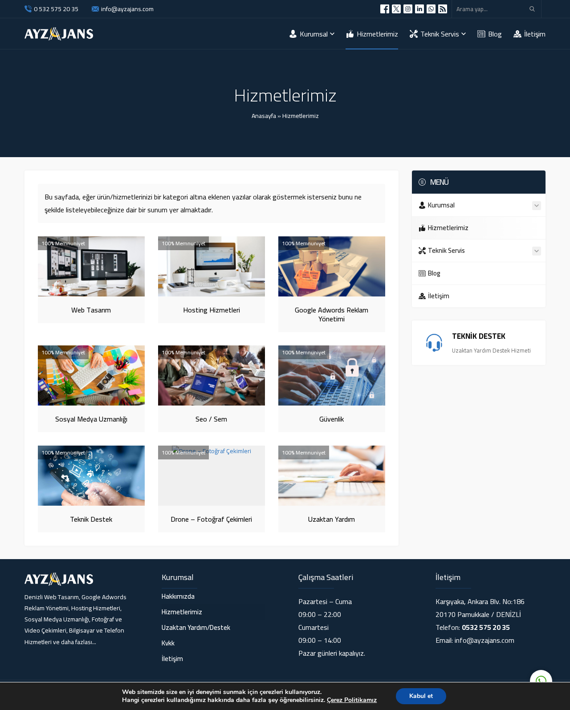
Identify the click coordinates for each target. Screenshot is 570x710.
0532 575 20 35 (486, 627)
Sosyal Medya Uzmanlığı (91, 419)
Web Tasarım (91, 309)
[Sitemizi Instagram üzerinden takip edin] (407, 8)
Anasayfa (264, 116)
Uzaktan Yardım (331, 519)
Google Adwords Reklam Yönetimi (331, 314)
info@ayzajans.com (127, 8)
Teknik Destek (91, 519)
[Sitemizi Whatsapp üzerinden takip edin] (431, 8)
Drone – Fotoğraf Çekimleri (211, 519)
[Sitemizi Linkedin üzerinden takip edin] (419, 8)
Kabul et (421, 696)
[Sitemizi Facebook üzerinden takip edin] (384, 8)
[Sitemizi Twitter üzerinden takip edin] (396, 8)
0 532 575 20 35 (56, 8)
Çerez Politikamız (352, 700)
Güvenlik (331, 419)
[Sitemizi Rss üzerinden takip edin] (442, 8)
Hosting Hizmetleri (211, 309)
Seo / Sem (211, 419)
